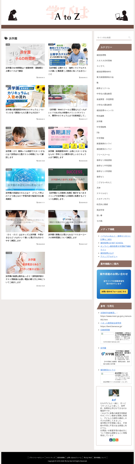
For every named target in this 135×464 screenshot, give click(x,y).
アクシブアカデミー (108, 256)
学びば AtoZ (88, 458)
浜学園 (103, 348)
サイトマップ (50, 458)
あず (114, 399)
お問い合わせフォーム (74, 458)
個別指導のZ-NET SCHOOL (111, 243)
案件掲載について (100, 458)
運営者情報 (61, 458)
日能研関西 (105, 330)
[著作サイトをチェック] (110, 440)
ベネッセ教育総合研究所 (110, 323)
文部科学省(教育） (108, 312)
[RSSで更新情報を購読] (117, 440)
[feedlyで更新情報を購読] (114, 440)
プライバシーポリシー (36, 458)
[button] (129, 37)
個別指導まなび (107, 253)
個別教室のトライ (108, 370)
